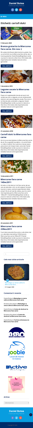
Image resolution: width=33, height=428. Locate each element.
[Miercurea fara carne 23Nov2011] (16, 213)
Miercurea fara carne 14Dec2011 (11, 181)
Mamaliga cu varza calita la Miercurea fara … (15, 283)
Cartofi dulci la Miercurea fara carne (16, 136)
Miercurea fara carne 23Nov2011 (11, 227)
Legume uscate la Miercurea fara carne (15, 91)
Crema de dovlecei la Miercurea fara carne (16, 310)
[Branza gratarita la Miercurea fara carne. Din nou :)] (16, 33)
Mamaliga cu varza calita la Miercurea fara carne (15, 299)
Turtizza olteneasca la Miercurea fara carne (16, 321)
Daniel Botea (16, 3)
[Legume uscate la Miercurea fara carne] (16, 76)
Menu (5, 16)
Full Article (7, 66)
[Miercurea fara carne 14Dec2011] (16, 166)
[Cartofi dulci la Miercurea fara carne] (16, 121)
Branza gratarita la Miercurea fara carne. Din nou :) (16, 47)
